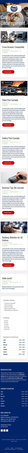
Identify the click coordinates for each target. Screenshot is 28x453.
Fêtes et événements (10, 449)
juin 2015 (6, 321)
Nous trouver (18, 448)
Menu (12, 448)
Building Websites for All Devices (12, 239)
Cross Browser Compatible (13, 47)
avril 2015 (6, 324)
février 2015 (6, 327)
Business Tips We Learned (13, 187)
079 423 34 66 (4, 427)
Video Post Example (10, 100)
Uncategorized (14, 51)
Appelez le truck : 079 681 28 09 (8, 419)
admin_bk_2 (5, 51)
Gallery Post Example (10, 138)
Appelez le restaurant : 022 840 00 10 (9, 417)
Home (7, 448)
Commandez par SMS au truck (8, 421)
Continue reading (8, 72)
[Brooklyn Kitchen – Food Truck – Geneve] (14, 8)
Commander (20, 449)
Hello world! (7, 278)
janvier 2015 (6, 329)
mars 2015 (6, 326)
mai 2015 (6, 322)
